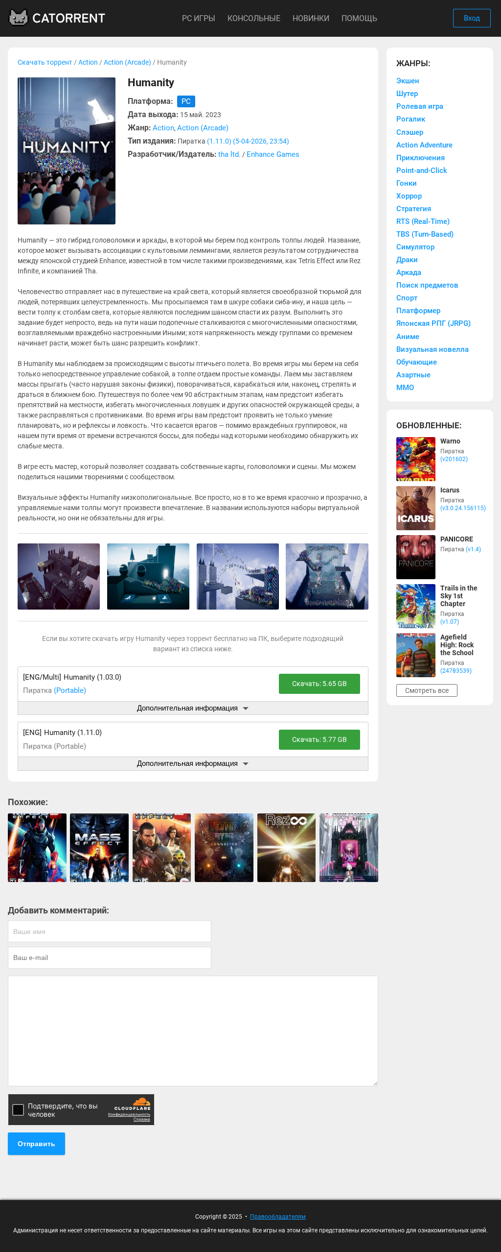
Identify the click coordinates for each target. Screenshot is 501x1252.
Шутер (407, 93)
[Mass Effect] (99, 847)
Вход (472, 18)
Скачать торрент (45, 62)
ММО (405, 387)
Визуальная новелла (432, 349)
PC (186, 101)
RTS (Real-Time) (423, 221)
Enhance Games (273, 154)
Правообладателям (278, 1216)
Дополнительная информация (187, 708)
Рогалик (410, 119)
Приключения (420, 157)
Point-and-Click (421, 170)
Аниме (407, 336)
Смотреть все (427, 690)
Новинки (311, 18)
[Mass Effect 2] (162, 847)
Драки (407, 259)
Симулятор (415, 247)
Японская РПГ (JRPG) (433, 323)
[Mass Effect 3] (37, 847)
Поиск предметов (427, 285)
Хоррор (409, 196)
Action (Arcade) (127, 62)
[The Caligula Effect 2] (348, 847)
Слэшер (409, 132)
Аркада (408, 272)
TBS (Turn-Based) (425, 234)
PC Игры (198, 18)
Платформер (418, 310)
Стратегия (413, 208)
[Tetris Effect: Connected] (224, 847)
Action (88, 62)
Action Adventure (424, 145)
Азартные (413, 374)
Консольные (254, 18)
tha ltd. (229, 154)
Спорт (406, 298)
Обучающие (416, 362)
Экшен (407, 80)
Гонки (406, 183)
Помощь (359, 18)
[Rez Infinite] (286, 847)
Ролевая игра (419, 106)
